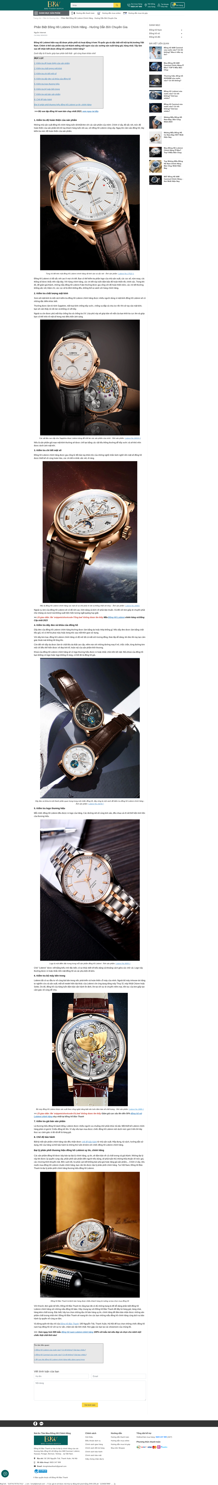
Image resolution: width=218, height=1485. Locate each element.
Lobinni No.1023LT (96, 804)
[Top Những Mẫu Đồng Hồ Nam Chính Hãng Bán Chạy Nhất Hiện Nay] (155, 166)
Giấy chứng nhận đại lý (94, 1459)
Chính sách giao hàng (94, 1444)
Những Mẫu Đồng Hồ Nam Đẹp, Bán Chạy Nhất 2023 (173, 119)
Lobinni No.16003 (132, 606)
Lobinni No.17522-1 (126, 274)
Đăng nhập (164, 6)
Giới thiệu (89, 1437)
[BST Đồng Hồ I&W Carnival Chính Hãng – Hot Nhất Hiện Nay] (155, 180)
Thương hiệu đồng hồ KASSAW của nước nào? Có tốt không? (173, 78)
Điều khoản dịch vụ (93, 1441)
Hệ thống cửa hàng (151, 5)
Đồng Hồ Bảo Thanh (59, 1477)
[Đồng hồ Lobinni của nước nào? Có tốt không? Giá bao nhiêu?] (155, 95)
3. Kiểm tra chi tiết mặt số (45, 74)
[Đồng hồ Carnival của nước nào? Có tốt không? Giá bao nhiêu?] (155, 108)
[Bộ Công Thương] (40, 1471)
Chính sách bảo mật (93, 1455)
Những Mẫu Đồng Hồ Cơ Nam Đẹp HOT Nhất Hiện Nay (173, 134)
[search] (117, 5)
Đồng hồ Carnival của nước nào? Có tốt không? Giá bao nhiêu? (173, 107)
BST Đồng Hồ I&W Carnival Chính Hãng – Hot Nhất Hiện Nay (173, 178)
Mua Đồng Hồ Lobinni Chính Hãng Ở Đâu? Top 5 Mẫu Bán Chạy (173, 150)
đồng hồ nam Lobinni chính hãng (77, 1332)
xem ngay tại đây (90, 111)
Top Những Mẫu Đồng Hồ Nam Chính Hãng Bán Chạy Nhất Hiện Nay (173, 164)
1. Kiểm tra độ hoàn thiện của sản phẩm (52, 63)
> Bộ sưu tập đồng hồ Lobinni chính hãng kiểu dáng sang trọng (59, 1359)
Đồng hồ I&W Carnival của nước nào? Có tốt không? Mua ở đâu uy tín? (173, 51)
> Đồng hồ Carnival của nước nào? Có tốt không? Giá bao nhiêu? (60, 1355)
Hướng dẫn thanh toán (85, 13)
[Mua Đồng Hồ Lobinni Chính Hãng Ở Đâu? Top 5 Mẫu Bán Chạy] (155, 152)
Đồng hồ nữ (154, 33)
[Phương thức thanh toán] (152, 1448)
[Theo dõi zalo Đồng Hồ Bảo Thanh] (41, 1423)
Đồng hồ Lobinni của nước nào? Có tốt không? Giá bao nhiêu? (173, 94)
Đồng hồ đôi (154, 37)
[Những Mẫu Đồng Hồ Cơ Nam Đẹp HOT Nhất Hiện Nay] (155, 137)
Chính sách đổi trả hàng (94, 1448)
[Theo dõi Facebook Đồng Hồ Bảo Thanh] (35, 1423)
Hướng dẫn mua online (111, 13)
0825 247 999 (136, 6)
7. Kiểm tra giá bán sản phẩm (47, 94)
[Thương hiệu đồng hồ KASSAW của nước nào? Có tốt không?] (155, 81)
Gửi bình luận (90, 1405)
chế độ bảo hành (89, 1142)
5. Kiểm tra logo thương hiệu (47, 84)
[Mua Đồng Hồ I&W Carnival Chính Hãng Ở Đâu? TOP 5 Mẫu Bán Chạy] (155, 66)
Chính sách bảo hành (93, 1451)
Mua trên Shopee (118, 1448)
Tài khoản (165, 4)
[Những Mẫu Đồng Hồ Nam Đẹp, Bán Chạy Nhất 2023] (155, 122)
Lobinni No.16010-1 (133, 438)
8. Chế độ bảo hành (43, 99)
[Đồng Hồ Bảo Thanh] (49, 5)
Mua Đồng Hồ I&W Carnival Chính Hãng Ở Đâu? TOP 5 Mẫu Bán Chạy (174, 66)
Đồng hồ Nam (155, 30)
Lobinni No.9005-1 (123, 963)
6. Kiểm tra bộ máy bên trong (47, 89)
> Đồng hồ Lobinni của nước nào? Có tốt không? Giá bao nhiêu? (60, 1350)
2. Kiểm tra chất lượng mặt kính (48, 68)
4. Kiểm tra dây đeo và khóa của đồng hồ (52, 79)
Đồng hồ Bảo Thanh (69, 1324)
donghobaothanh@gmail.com (54, 1466)
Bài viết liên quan (159, 43)
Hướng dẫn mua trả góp (138, 13)
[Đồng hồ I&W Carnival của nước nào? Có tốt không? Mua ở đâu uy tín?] (155, 53)
